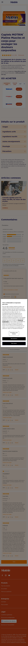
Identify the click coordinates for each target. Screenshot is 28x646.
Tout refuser (14, 343)
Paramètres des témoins (14, 333)
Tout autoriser (14, 338)
